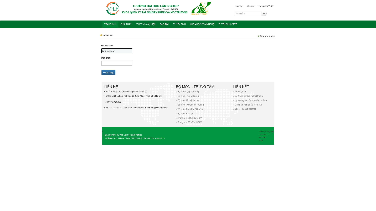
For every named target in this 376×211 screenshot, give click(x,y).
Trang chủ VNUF (266, 5)
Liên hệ (239, 5)
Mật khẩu (106, 57)
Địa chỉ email (107, 45)
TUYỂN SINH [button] (179, 24)
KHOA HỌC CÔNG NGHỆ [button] (202, 24)
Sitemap (250, 5)
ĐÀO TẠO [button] (164, 24)
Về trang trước (267, 36)
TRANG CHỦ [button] (110, 24)
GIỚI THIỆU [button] (126, 24)
